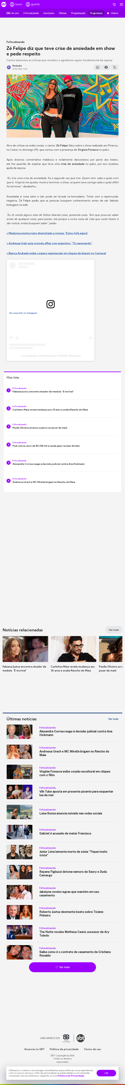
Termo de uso (92, 1049)
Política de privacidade (64, 1049)
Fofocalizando (16, 42)
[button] (25, 657)
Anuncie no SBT (34, 1049)
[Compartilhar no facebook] (106, 67)
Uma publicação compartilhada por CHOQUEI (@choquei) (51, 355)
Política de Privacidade (71, 1075)
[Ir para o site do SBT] (80, 1038)
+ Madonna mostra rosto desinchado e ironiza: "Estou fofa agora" (47, 233)
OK (106, 1073)
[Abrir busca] (114, 4)
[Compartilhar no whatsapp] (98, 67)
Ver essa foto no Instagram (23, 313)
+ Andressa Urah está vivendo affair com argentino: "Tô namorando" (49, 243)
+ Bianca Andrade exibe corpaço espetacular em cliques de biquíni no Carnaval (56, 253)
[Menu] (121, 4)
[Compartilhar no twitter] (114, 67)
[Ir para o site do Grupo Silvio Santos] (57, 1038)
